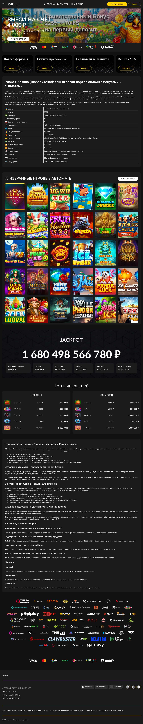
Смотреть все (128, 178)
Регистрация (117, 4)
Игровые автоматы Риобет (16, 688)
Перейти (12, 68)
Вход (134, 4)
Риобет (14, 4)
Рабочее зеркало (11, 695)
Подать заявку (18, 39)
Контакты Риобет (11, 698)
